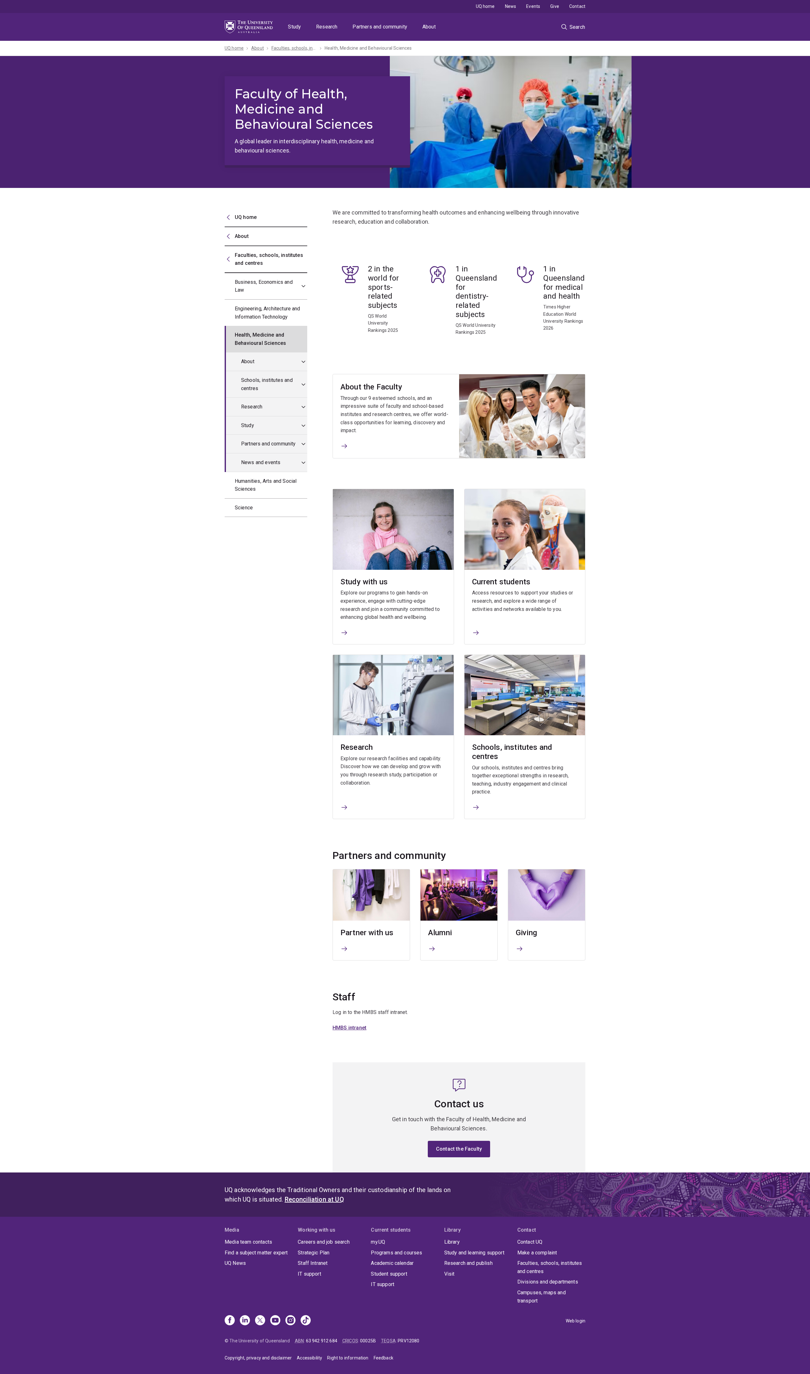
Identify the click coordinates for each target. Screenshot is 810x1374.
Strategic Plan (313, 1253)
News (510, 6)
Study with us (364, 581)
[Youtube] (275, 1320)
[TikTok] (306, 1320)
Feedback (383, 1357)
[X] (260, 1320)
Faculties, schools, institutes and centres (549, 1267)
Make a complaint (537, 1253)
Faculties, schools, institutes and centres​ (294, 48)
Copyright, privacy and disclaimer (258, 1357)
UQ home (485, 6)
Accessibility (309, 1357)
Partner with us (366, 932)
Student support (389, 1274)
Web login (575, 1320)
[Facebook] (230, 1320)
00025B (368, 1340)
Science (244, 508)
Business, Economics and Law (264, 286)
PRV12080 (408, 1340)
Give (554, 6)
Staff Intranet (312, 1263)
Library (452, 1242)
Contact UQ (530, 1242)
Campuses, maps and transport (541, 1297)
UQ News (235, 1263)
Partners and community (379, 27)
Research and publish (468, 1263)
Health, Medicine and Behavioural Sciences (368, 48)
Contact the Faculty (459, 1149)
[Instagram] (290, 1320)
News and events (260, 462)
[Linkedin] (245, 1320)
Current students (501, 581)
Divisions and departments (547, 1282)
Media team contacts (248, 1242)
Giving (526, 932)
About (429, 27)
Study (294, 27)
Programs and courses (396, 1253)
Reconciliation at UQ (314, 1199)
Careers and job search (324, 1242)
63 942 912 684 (321, 1340)
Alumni (440, 932)
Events (533, 6)
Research (326, 27)
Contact (577, 6)
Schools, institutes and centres (267, 384)
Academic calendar (392, 1263)
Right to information (347, 1357)
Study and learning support (474, 1253)
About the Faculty (371, 386)
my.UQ (378, 1242)
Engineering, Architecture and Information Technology (267, 313)
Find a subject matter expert (256, 1253)
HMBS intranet (349, 1028)
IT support (309, 1274)
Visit (449, 1274)
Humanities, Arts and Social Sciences (265, 485)
